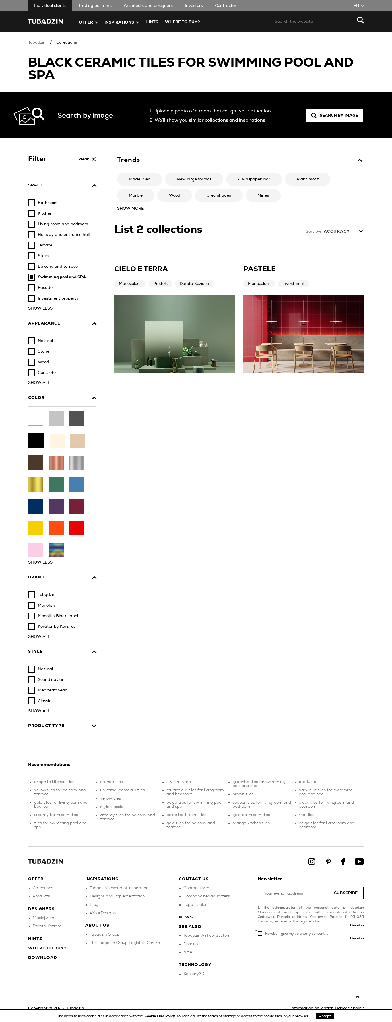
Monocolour (130, 284)
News (186, 917)
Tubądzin (37, 42)
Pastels (160, 284)
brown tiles (242, 794)
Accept (325, 1016)
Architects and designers (148, 6)
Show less (40, 308)
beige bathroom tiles (186, 815)
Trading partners (95, 6)
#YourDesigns (103, 913)
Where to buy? (182, 22)
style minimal (179, 782)
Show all (39, 383)
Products (41, 896)
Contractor (225, 6)
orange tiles (111, 782)
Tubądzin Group (105, 934)
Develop (357, 925)
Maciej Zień (43, 918)
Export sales (195, 905)
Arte (187, 952)
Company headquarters (206, 896)
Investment (293, 284)
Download (42, 958)
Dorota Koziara (194, 284)
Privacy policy (350, 1008)
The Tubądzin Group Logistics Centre (125, 943)
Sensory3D (193, 974)
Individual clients (50, 6)
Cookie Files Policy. (160, 1016)
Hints (151, 22)
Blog (94, 905)
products (307, 782)
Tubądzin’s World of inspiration (119, 888)
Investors (194, 6)
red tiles (306, 815)
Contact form (196, 888)
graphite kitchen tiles (54, 782)
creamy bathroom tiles (56, 815)
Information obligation (312, 1008)
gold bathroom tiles (251, 815)
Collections (66, 42)
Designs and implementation (117, 896)
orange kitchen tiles (251, 823)
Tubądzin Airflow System (206, 936)
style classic (111, 807)
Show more (130, 209)
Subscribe (346, 893)
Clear (84, 159)
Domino (190, 944)
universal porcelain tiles (122, 790)
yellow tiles (110, 798)
